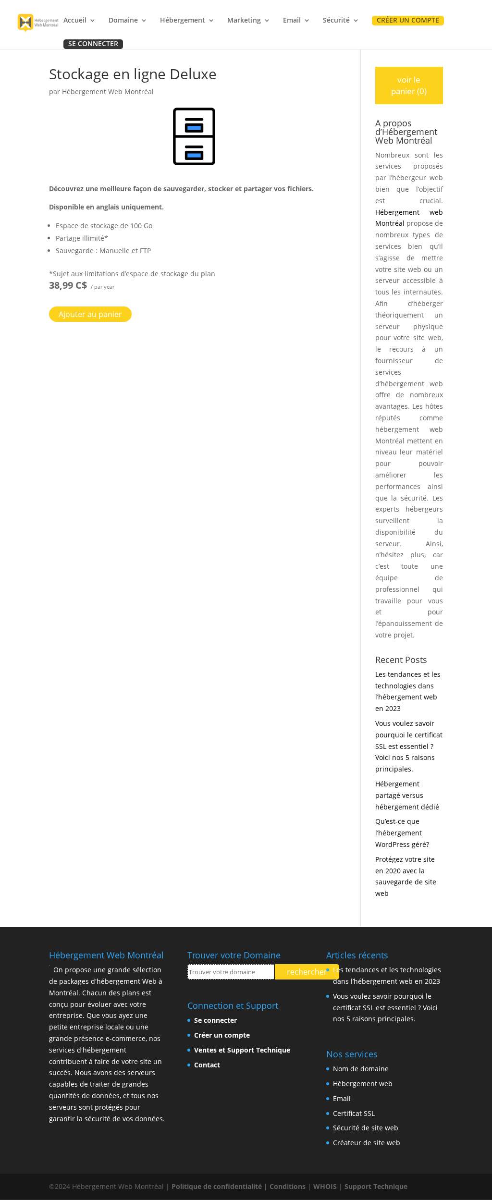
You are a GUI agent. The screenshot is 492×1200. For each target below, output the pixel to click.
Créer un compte (408, 20)
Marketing (244, 20)
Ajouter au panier (90, 314)
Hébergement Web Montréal (108, 91)
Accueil (74, 20)
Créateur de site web (366, 1142)
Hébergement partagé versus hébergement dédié (407, 795)
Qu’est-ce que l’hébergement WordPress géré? (402, 833)
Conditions (288, 1186)
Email (292, 20)
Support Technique (375, 1186)
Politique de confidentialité (217, 1186)
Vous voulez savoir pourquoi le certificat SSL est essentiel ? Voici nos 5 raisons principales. (409, 746)
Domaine (123, 20)
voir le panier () (409, 85)
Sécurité (336, 20)
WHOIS (325, 1186)
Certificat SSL (354, 1113)
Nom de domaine (361, 1068)
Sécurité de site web (365, 1127)
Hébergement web (363, 1083)
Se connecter (93, 44)
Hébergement (182, 20)
